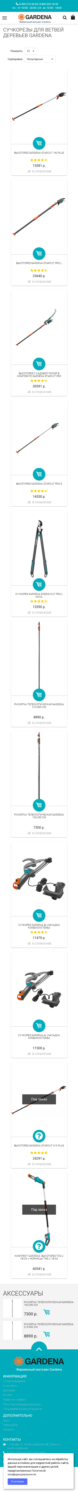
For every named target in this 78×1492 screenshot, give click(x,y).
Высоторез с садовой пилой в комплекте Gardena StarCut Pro (39, 375)
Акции (6, 1420)
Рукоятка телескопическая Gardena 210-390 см (39, 706)
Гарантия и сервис (14, 1399)
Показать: (16, 51)
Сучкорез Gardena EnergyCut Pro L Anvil (39, 595)
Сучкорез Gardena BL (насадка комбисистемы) (39, 926)
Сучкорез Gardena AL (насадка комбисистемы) (39, 1036)
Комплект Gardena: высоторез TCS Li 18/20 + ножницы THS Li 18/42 (39, 1257)
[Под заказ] (39, 1136)
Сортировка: (15, 59)
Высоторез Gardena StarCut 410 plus (39, 1145)
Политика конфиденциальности (22, 1404)
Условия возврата (14, 1381)
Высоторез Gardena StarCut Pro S (39, 483)
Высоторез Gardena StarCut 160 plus (39, 152)
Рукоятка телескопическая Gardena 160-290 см (39, 816)
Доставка (9, 1390)
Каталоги (9, 1429)
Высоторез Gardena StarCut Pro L (39, 263)
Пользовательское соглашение (22, 1408)
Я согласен (17, 1481)
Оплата (7, 1394)
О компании (10, 1385)
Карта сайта (10, 1425)
